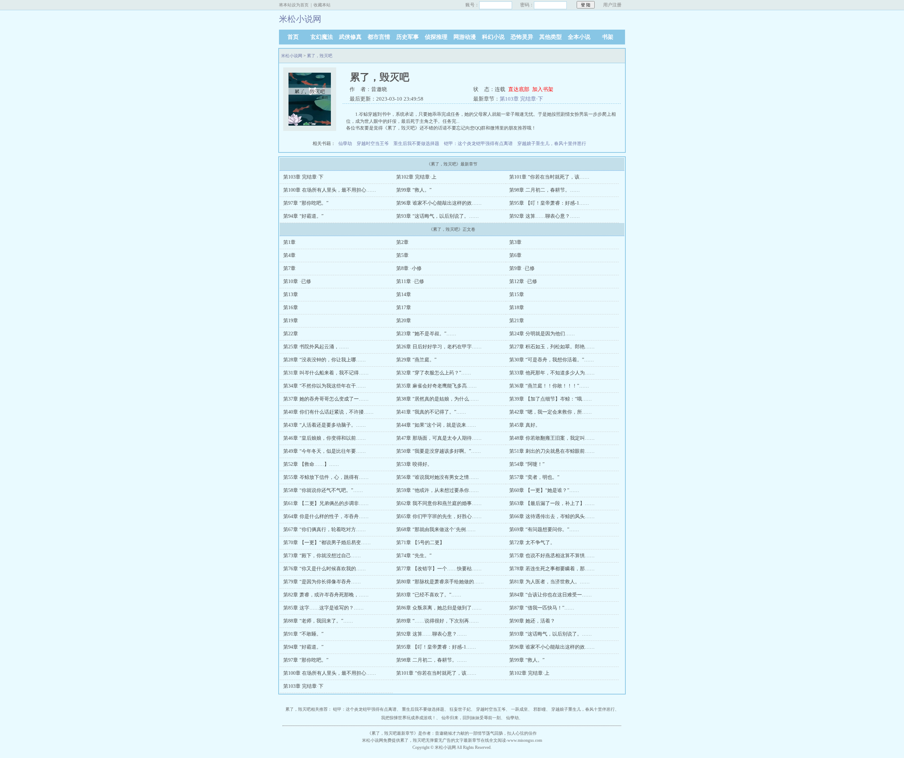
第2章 (402, 242)
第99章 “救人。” (414, 190)
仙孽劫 (345, 143)
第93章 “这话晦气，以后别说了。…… (437, 216)
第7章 (289, 268)
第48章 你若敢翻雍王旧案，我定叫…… (552, 438)
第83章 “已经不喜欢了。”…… (428, 594)
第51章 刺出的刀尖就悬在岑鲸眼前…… (552, 451)
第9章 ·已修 (522, 268)
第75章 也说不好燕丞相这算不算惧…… (552, 555)
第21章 (516, 320)
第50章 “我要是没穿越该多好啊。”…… (438, 451)
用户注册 (612, 4)
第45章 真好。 (524, 425)
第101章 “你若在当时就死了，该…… (549, 177)
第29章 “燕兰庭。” (416, 359)
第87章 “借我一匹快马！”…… (541, 607)
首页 (293, 37)
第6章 (515, 255)
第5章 (402, 255)
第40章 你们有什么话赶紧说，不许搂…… (328, 412)
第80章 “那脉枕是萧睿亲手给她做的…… (440, 581)
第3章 (515, 242)
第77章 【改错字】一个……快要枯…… (439, 568)
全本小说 (579, 37)
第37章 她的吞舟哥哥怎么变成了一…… (326, 399)
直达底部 (518, 89)
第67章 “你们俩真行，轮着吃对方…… (324, 529)
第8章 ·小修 (409, 268)
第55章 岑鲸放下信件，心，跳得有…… (326, 477)
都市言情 (379, 37)
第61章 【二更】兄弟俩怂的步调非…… (326, 503)
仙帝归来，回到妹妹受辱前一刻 (471, 717)
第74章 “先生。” (414, 555)
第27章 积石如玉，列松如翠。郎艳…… (552, 346)
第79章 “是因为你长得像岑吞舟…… (322, 581)
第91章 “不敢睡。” (303, 634)
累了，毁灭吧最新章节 (392, 733)
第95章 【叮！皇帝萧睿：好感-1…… (549, 203)
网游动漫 (464, 37)
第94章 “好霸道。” (303, 216)
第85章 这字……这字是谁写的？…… (323, 607)
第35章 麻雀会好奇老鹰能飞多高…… (436, 386)
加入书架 (542, 89)
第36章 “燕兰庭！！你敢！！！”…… (549, 386)
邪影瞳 (539, 709)
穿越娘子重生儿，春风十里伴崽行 (551, 143)
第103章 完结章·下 (521, 99)
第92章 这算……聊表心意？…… (544, 216)
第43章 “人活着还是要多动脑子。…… (324, 425)
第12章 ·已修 (523, 281)
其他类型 (550, 37)
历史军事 (407, 37)
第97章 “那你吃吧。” (305, 203)
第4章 (289, 255)
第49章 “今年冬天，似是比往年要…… (324, 451)
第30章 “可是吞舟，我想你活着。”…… (551, 359)
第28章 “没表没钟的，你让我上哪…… (324, 359)
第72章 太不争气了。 (532, 542)
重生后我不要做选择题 (416, 143)
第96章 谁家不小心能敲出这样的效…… (439, 203)
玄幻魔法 (321, 37)
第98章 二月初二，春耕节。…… (544, 190)
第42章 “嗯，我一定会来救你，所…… (550, 412)
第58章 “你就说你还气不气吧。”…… (323, 490)
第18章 (516, 307)
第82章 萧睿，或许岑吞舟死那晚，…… (326, 594)
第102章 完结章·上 (416, 177)
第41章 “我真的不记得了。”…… (431, 412)
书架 (607, 37)
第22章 (290, 333)
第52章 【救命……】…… (311, 464)
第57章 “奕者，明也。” (534, 477)
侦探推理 (436, 37)
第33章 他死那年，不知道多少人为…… (552, 372)
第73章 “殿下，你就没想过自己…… (322, 555)
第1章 (289, 242)
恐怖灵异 (522, 37)
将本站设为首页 (294, 4)
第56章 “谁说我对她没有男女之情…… (437, 477)
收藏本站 (322, 4)
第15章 (516, 294)
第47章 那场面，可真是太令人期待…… (439, 438)
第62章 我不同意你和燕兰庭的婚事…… (439, 503)
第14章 (403, 294)
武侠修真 (350, 37)
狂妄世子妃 (460, 709)
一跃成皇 (519, 709)
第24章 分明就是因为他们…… (542, 333)
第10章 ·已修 (297, 281)
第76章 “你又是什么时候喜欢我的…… (324, 568)
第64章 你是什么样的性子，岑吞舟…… (326, 516)
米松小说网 (291, 55)
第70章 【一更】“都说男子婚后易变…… (327, 542)
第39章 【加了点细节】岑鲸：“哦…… (550, 399)
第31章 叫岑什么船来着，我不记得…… (326, 372)
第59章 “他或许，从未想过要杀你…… (437, 490)
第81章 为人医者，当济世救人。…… (549, 581)
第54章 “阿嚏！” (527, 464)
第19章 (290, 320)
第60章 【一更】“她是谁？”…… (544, 490)
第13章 (290, 294)
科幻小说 (493, 37)
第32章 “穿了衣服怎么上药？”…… (433, 372)
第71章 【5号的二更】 (420, 542)
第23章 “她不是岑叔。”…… (426, 333)
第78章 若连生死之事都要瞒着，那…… (552, 568)
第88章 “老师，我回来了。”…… (318, 621)
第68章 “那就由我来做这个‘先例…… (436, 529)
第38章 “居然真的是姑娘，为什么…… (437, 399)
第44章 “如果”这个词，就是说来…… (436, 425)
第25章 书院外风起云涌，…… (316, 346)
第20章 (403, 320)
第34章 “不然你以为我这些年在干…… (324, 386)
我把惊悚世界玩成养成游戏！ (408, 717)
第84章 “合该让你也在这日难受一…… (550, 594)
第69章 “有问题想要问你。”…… (544, 529)
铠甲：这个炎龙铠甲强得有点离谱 (478, 143)
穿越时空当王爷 (373, 143)
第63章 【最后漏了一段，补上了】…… (552, 503)
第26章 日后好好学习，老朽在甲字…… (439, 346)
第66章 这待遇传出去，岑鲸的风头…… (552, 516)
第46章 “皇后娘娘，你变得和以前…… (324, 438)
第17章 (403, 307)
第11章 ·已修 (410, 281)
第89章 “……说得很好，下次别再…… (437, 621)
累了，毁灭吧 (319, 55)
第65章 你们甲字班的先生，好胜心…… (439, 516)
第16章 (290, 307)
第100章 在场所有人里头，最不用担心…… (329, 190)
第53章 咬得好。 (414, 464)
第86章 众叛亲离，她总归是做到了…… (439, 607)
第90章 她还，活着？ (532, 621)
